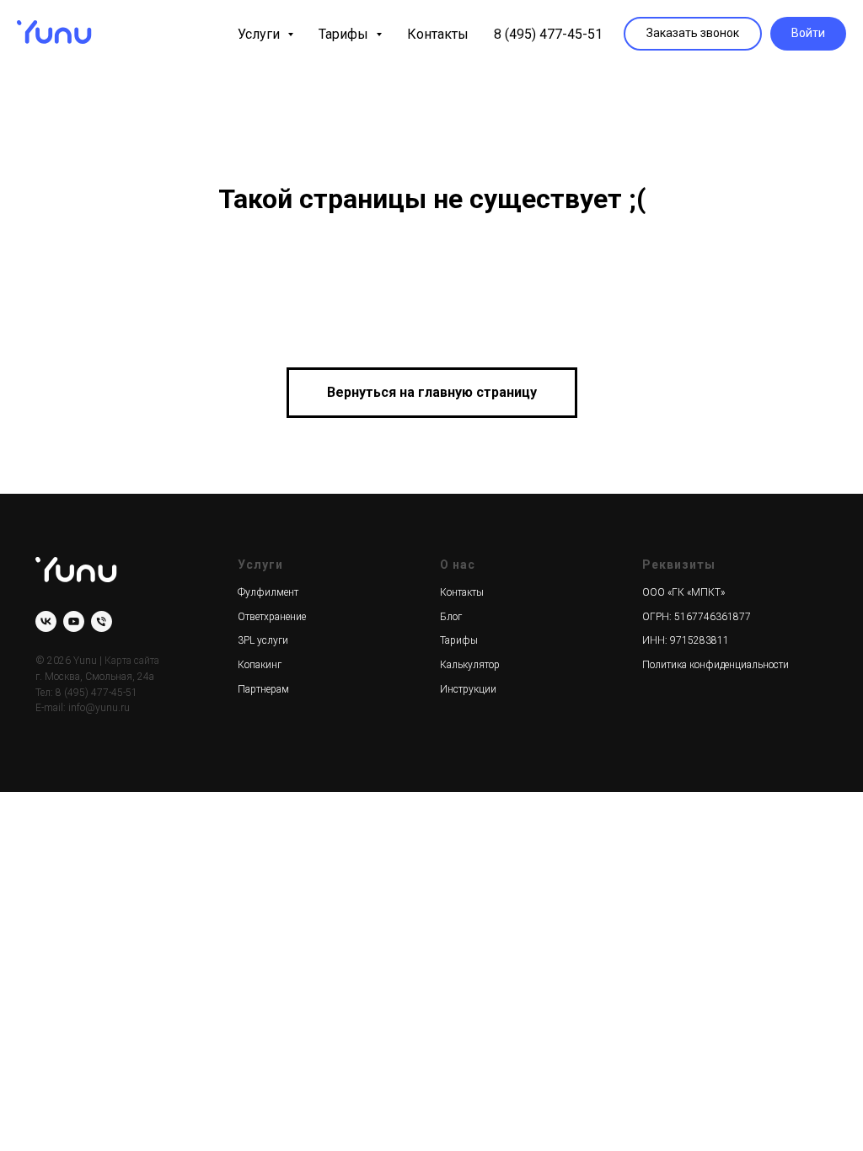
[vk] (45, 621)
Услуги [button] (260, 34)
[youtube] (73, 621)
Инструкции (468, 689)
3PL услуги (263, 640)
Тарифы (459, 640)
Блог (451, 617)
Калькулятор (470, 665)
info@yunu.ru (99, 708)
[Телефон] (101, 621)
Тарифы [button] (345, 34)
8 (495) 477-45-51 (548, 34)
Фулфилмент (268, 592)
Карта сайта (132, 661)
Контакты (438, 34)
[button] (693, 34)
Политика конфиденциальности (715, 665)
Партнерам (263, 689)
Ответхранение (272, 617)
